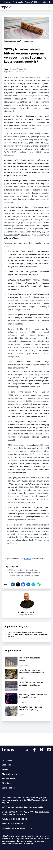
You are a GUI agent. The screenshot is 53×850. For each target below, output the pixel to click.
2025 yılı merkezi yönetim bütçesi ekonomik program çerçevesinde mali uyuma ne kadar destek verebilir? (24, 572)
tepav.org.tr (26, 828)
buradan (27, 558)
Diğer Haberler (13, 650)
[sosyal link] (27, 750)
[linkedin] (28, 584)
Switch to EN (46, 2)
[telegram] (33, 584)
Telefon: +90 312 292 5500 (14, 819)
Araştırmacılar (18, 2)
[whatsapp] (39, 584)
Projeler (8, 2)
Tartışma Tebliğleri (32, 2)
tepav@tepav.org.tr (11, 828)
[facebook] (13, 584)
